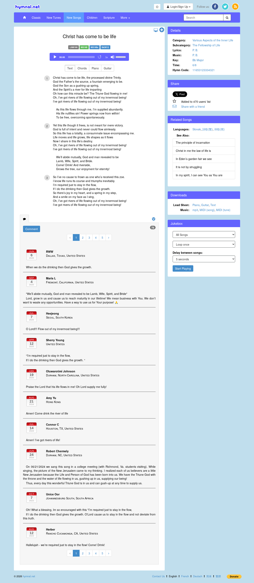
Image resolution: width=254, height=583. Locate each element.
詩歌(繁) (207, 129)
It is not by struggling (189, 167)
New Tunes (54, 17)
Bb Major (198, 60)
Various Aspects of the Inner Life (212, 40)
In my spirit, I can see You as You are (199, 175)
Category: (179, 40)
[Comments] (24, 219)
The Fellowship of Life (206, 45)
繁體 (218, 576)
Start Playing (183, 268)
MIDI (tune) (223, 210)
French (185, 576)
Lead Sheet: (181, 205)
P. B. (195, 50)
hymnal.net (29, 576)
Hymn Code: (181, 70)
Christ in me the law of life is (193, 151)
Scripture (109, 17)
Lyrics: (177, 50)
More (124, 17)
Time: (176, 65)
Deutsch (197, 576)
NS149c (94, 47)
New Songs (74, 17)
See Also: (183, 135)
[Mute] (112, 57)
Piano (95, 68)
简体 (209, 576)
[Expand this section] (161, 30)
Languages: (181, 129)
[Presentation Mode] (156, 30)
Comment (31, 229)
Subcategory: (182, 45)
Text (70, 68)
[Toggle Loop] (100, 57)
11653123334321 (203, 70)
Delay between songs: (188, 253)
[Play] (55, 57)
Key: (176, 60)
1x (106, 57)
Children (92, 17)
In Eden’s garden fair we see (194, 159)
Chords (82, 68)
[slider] (121, 56)
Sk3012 (105, 47)
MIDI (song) (207, 210)
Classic (36, 17)
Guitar (108, 68)
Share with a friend (193, 106)
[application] (89, 57)
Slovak (196, 129)
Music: (177, 55)
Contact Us (158, 576)
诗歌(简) (219, 129)
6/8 (194, 65)
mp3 (195, 210)
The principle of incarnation (193, 142)
